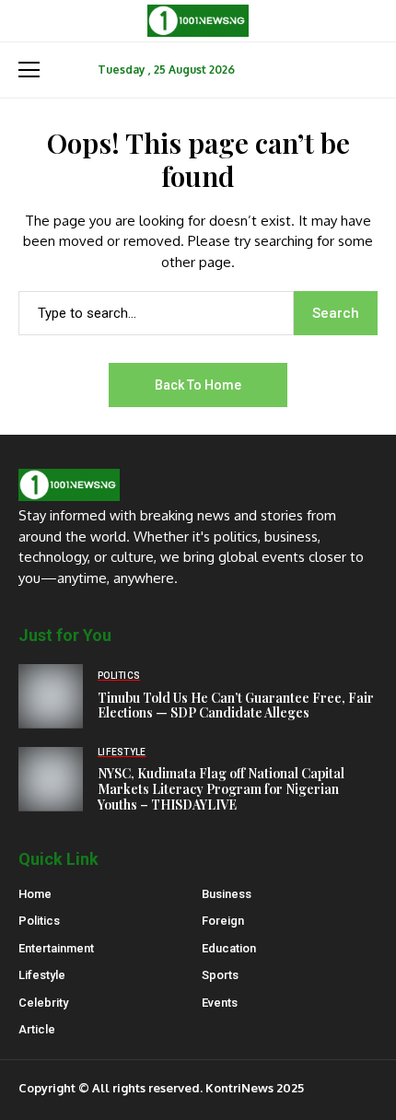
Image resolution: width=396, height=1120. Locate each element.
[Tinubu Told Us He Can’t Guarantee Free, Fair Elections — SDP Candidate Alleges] (50, 696)
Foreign (223, 921)
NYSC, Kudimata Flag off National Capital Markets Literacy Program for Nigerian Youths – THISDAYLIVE (221, 788)
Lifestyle (41, 975)
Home (35, 894)
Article (36, 1029)
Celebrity (43, 1002)
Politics (39, 921)
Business (226, 894)
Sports (220, 975)
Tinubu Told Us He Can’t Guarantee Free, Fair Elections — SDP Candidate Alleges (236, 705)
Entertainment (56, 948)
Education (229, 948)
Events (220, 1002)
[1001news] (198, 21)
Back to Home (198, 385)
